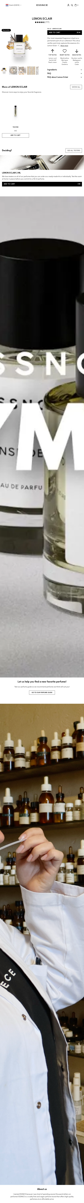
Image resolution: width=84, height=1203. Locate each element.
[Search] (72, 5)
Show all (76, 87)
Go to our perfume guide (42, 692)
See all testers (73, 150)
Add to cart (15, 135)
